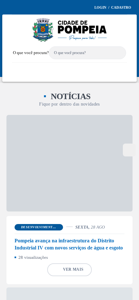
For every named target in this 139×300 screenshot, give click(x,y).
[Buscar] (119, 68)
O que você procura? (35, 68)
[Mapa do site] (89, 21)
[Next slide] (130, 115)
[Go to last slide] (8, 115)
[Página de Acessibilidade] (98, 21)
